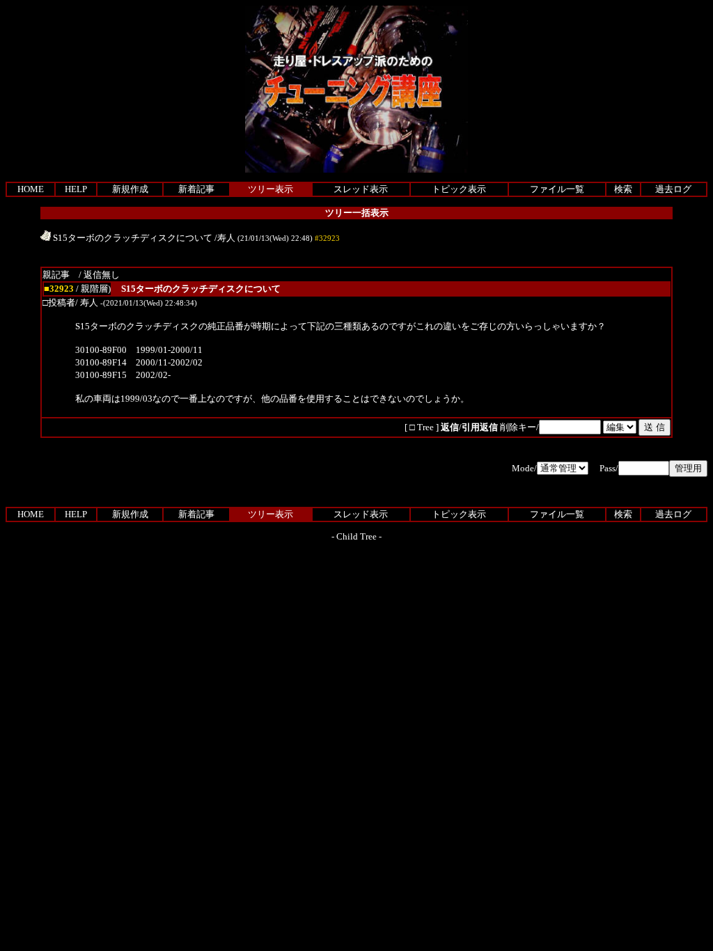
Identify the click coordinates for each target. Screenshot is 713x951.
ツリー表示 (270, 189)
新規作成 (130, 189)
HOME (30, 189)
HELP (76, 189)
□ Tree (421, 427)
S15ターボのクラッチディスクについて (131, 238)
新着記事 (196, 189)
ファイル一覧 (557, 189)
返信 (450, 427)
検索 (623, 189)
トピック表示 (459, 189)
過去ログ (673, 189)
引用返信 (480, 427)
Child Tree (356, 536)
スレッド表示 (361, 189)
